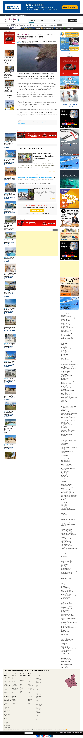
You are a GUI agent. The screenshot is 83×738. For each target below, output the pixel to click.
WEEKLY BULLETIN (22, 15)
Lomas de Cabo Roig (39, 718)
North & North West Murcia (23, 675)
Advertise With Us (79, 732)
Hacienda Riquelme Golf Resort (31, 690)
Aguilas (13, 677)
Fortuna (21, 687)
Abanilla (29, 677)
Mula (21, 691)
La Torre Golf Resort (6, 691)
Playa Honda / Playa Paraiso (7, 706)
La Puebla (6, 689)
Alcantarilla (30, 680)
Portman (5, 708)
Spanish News (52, 25)
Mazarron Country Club (38, 702)
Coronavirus (25, 729)
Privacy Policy (66, 732)
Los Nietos (6, 697)
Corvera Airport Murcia (32, 729)
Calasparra (22, 680)
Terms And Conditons (59, 732)
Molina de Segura (30, 694)
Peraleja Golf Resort (30, 700)
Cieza (21, 685)
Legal (70, 732)
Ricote (29, 702)
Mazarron (14, 695)
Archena (29, 681)
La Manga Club (7, 685)
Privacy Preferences (28, 733)
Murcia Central (30, 674)
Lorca (51, 20)
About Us (73, 732)
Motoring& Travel (29, 25)
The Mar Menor (6, 674)
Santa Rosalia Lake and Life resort (6, 718)
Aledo (13, 678)
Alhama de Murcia (41, 20)
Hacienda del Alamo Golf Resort (14, 691)
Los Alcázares (55, 20)
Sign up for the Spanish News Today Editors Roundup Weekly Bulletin (34, 177)
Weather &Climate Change (14, 25)
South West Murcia (15, 674)
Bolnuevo (14, 682)
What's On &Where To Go (22, 25)
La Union (6, 693)
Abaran (29, 678)
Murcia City (30, 697)
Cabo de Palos (7, 677)
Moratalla (22, 689)
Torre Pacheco (7, 725)
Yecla (21, 692)
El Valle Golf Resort (30, 686)
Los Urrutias (6, 699)
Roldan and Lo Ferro (7, 710)
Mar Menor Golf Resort (7, 701)
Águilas (35, 20)
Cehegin (21, 684)
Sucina (29, 703)
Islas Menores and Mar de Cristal (7, 683)
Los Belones (6, 696)
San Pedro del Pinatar (7, 715)
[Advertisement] (37, 243)
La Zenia (37, 716)
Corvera (29, 684)
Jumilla (47, 20)
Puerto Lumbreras (14, 700)
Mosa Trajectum (31, 696)
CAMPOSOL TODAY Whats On (10, 729)
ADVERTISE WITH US (14, 15)
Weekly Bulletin (63, 729)
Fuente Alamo (15, 688)
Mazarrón (61, 20)
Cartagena (6, 678)
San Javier (66, 20)
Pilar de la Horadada (6, 704)
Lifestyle (35, 25)
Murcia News (7, 25)
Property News (43, 25)
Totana (13, 703)
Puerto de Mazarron (14, 697)
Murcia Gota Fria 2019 (41, 729)
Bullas (21, 679)
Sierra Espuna (15, 702)
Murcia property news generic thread (53, 729)
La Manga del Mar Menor (6, 687)
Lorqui (29, 692)
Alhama (19, 43)
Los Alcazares (7, 695)
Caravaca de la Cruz (23, 682)
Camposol (14, 684)
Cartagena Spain (19, 729)
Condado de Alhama (14, 686)
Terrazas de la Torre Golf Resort (7, 722)
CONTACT (8, 15)
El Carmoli (6, 680)
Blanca (29, 682)
